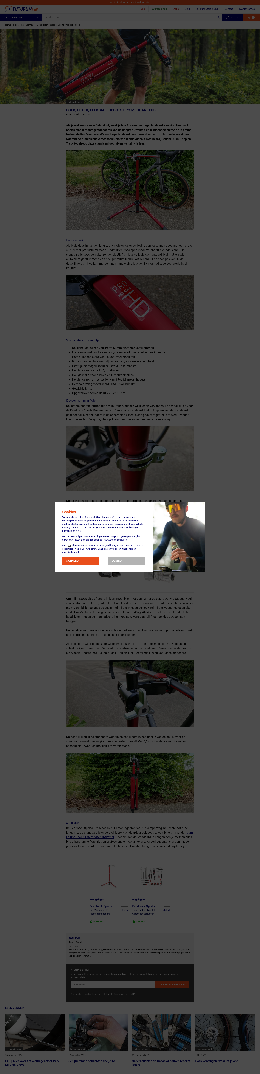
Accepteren (72, 561)
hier (69, 545)
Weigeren (117, 561)
